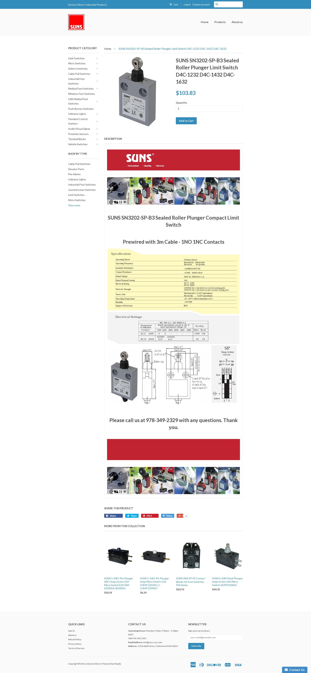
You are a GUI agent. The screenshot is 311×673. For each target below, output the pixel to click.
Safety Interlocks (78, 68)
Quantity (181, 102)
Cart (175, 4)
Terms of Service (76, 648)
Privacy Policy (74, 644)
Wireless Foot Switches (81, 93)
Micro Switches (76, 63)
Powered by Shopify (111, 663)
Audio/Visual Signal (79, 128)
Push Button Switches (81, 108)
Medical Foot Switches (81, 88)
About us (237, 22)
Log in (187, 4)
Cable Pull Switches (79, 73)
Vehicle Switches (77, 144)
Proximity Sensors (78, 133)
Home (204, 22)
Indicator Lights (77, 113)
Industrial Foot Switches (76, 81)
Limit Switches (76, 58)
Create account (201, 4)
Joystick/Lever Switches (82, 189)
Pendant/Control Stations (77, 121)
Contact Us (296, 669)
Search (71, 630)
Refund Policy (74, 639)
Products (220, 22)
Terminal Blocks (77, 139)
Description (113, 138)
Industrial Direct (94, 663)
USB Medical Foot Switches (78, 101)
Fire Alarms (74, 174)
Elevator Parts (76, 169)
